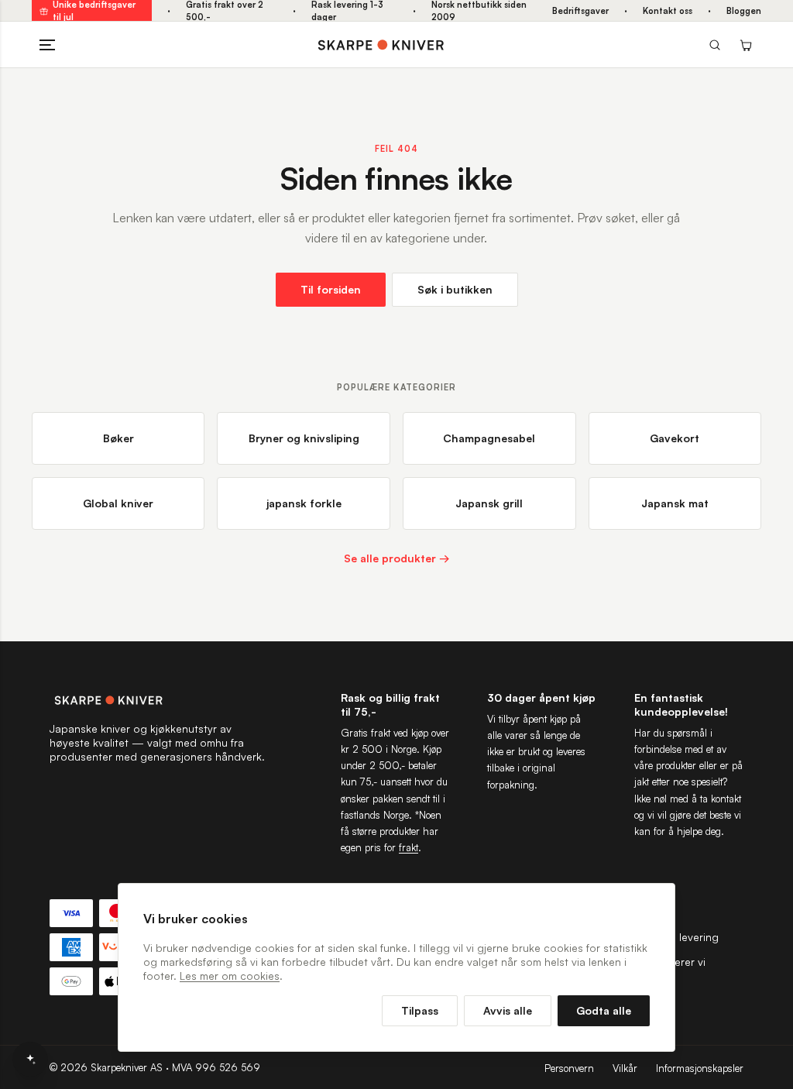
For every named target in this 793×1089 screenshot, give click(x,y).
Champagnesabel (489, 438)
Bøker (118, 438)
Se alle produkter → (397, 558)
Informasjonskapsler (699, 1068)
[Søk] (714, 44)
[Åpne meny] (47, 44)
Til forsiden (330, 289)
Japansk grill (489, 503)
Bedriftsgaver (580, 10)
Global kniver (118, 503)
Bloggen (743, 10)
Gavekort (674, 438)
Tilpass (419, 1010)
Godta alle (603, 1010)
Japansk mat (675, 503)
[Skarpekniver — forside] (381, 45)
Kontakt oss (667, 10)
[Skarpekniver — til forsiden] (158, 700)
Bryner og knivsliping (304, 438)
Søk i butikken (455, 289)
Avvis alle (507, 1010)
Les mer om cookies (230, 975)
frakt (408, 847)
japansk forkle (304, 503)
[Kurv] (745, 44)
